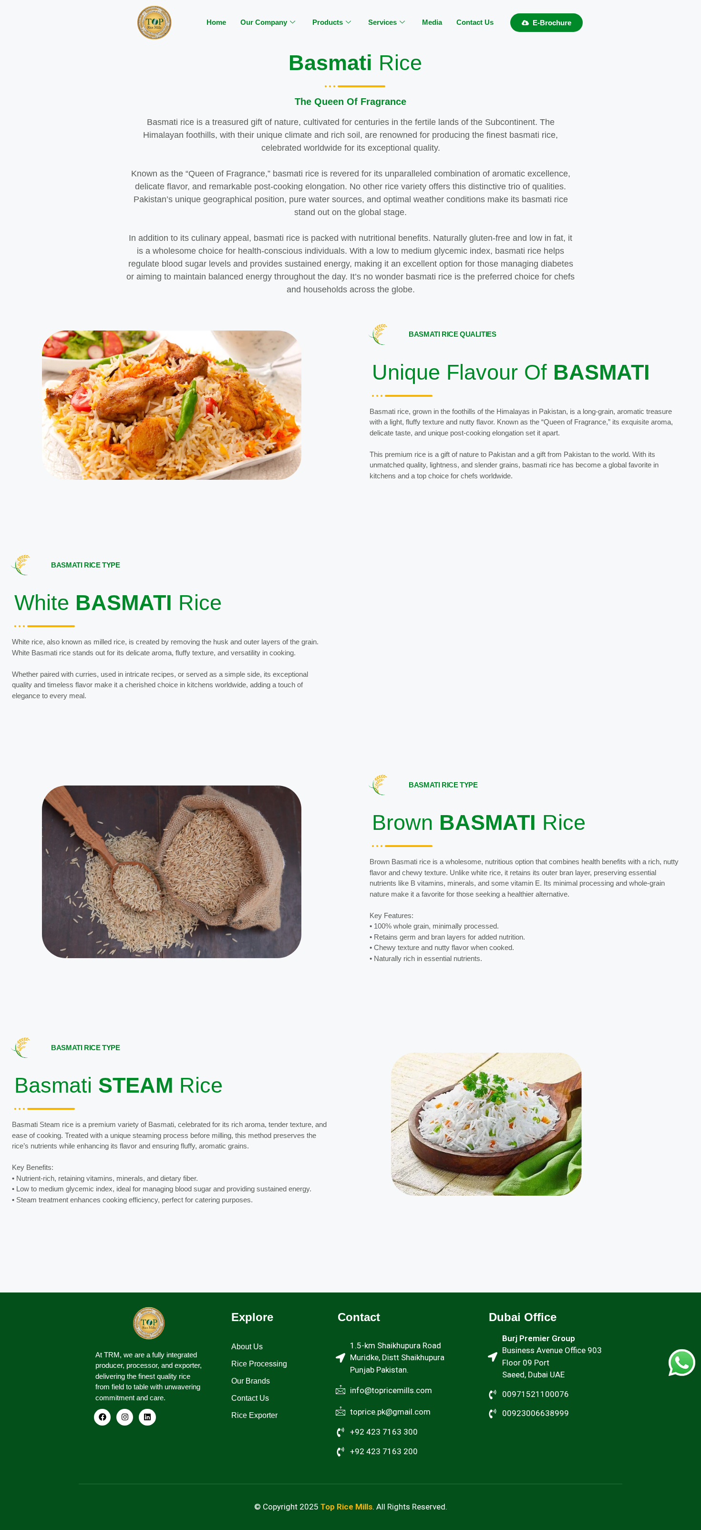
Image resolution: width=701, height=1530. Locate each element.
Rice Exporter (254, 1415)
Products (327, 22)
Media (432, 22)
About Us (247, 1347)
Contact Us (475, 22)
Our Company (263, 22)
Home (216, 22)
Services (382, 22)
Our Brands (250, 1381)
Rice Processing (259, 1364)
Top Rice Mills (346, 1506)
